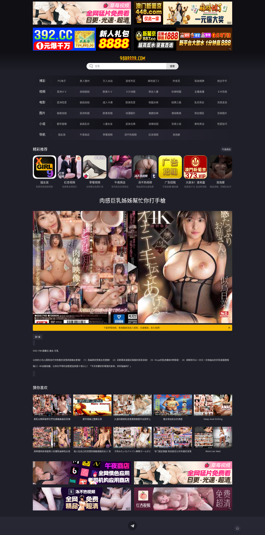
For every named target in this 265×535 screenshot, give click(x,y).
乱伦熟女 (199, 102)
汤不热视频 (130, 134)
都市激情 (62, 124)
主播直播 (199, 91)
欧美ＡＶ (108, 91)
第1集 (37, 336)
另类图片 (222, 113)
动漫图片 (130, 113)
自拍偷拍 (85, 91)
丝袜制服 (176, 91)
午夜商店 (85, 134)
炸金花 (176, 81)
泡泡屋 (176, 134)
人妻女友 (108, 124)
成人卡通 (108, 102)
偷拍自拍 (85, 102)
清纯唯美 (176, 113)
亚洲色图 (85, 113)
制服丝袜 (153, 102)
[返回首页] (237, 528)
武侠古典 (130, 124)
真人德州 (85, 81)
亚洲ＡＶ (62, 91)
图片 (42, 113)
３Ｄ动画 (130, 91)
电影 (42, 102)
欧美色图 (108, 113)
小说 (42, 124)
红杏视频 (153, 134)
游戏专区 (130, 81)
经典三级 (176, 102)
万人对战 (108, 81)
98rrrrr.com (132, 58)
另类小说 (176, 124)
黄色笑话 (199, 124)
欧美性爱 (130, 102)
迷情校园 (153, 124)
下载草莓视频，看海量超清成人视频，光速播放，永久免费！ (132, 327)
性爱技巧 (222, 124)
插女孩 (61, 134)
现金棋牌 (199, 81)
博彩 (42, 81)
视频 (42, 91)
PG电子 (62, 81)
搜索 (172, 66)
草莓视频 (108, 134)
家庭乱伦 (85, 124)
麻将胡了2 (153, 81)
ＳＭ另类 (222, 91)
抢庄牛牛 (222, 81)
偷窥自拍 (62, 113)
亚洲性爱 (62, 102)
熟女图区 (199, 113)
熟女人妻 (153, 91)
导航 (42, 134)
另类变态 (222, 102)
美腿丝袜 (153, 113)
